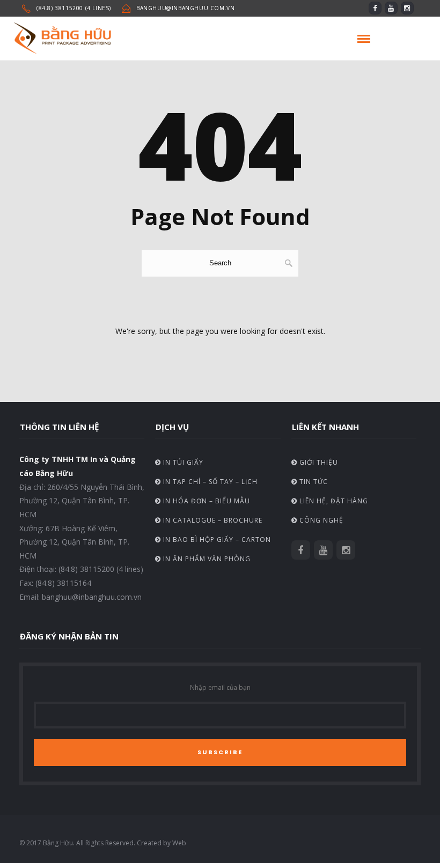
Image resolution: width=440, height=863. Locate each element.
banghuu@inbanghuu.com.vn (185, 8)
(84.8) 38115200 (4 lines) (73, 8)
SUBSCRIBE (220, 752)
